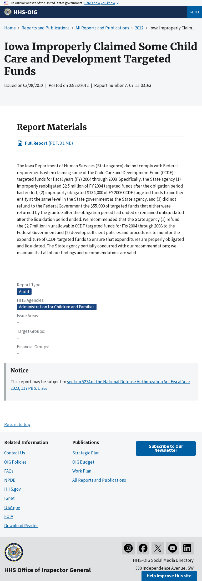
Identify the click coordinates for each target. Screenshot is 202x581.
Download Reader (21, 525)
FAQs (8, 471)
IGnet (9, 498)
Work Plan (81, 471)
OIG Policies (15, 462)
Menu (194, 12)
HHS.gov (12, 489)
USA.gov (12, 507)
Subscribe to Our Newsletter (166, 448)
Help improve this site (169, 576)
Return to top (17, 424)
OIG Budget (83, 462)
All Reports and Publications (99, 480)
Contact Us (14, 453)
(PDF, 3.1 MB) (49, 143)
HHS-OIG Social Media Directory (163, 560)
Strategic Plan (85, 453)
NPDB (10, 480)
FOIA (8, 516)
